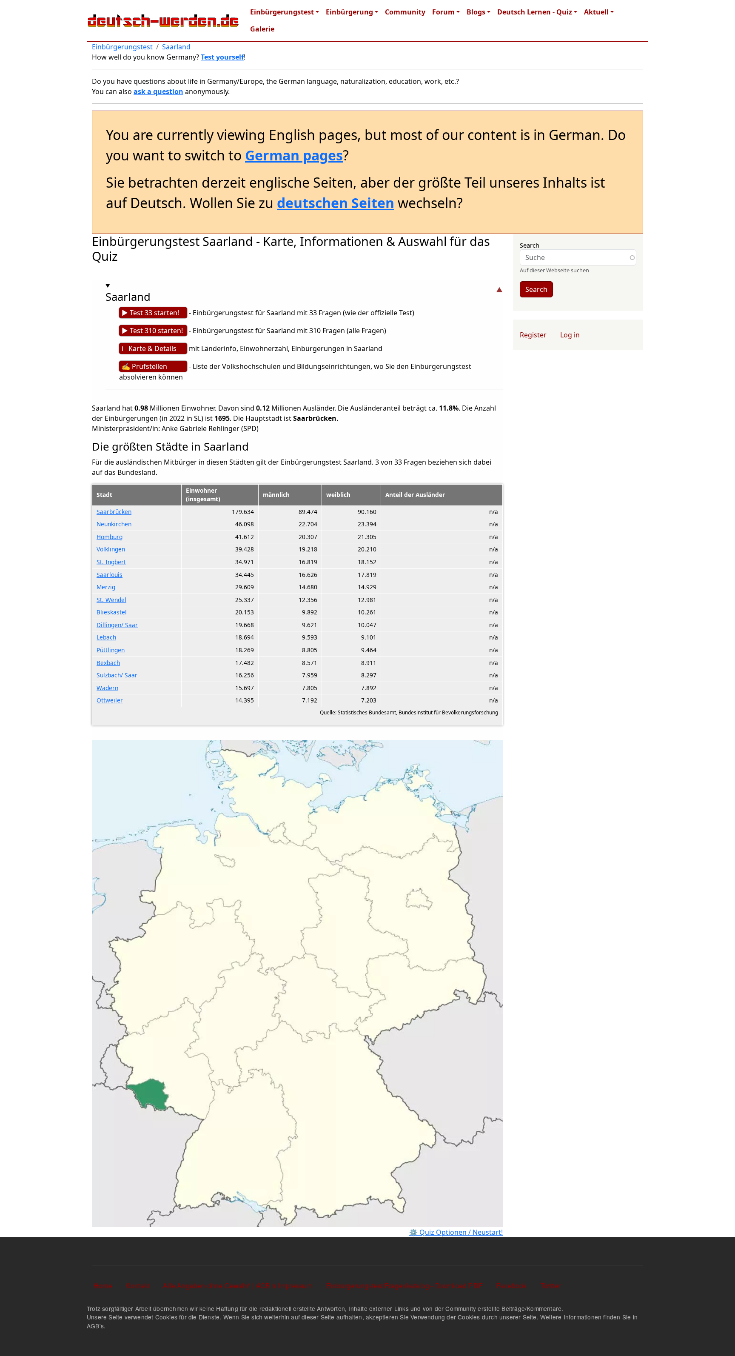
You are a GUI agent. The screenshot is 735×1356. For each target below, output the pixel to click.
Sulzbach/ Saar (117, 675)
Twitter (551, 1285)
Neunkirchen (114, 524)
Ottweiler (110, 700)
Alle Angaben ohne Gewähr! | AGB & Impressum (238, 1285)
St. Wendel (111, 600)
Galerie (262, 29)
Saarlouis (109, 575)
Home (103, 1285)
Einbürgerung (349, 12)
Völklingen (111, 549)
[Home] (163, 20)
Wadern (107, 688)
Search (529, 245)
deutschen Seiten (335, 203)
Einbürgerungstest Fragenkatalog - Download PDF (404, 1285)
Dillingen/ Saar (117, 625)
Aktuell (596, 12)
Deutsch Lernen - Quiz (534, 12)
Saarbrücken (114, 512)
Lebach (106, 637)
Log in (570, 335)
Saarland (176, 46)
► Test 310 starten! (152, 330)
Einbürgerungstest (282, 12)
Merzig (106, 587)
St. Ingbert (111, 562)
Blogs (476, 12)
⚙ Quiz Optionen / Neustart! (456, 1232)
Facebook (511, 1285)
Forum (443, 12)
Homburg (109, 537)
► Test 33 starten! (150, 312)
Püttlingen (111, 650)
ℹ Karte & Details (149, 348)
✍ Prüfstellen (144, 366)
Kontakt (137, 1285)
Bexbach (108, 663)
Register (533, 335)
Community (405, 12)
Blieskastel (112, 612)
